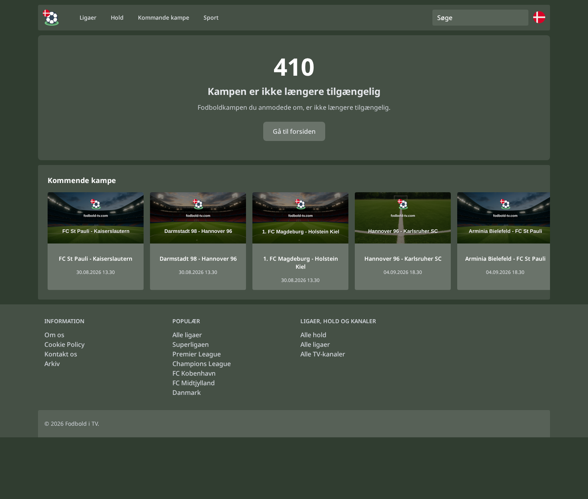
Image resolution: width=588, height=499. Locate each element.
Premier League (196, 354)
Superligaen (190, 344)
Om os (54, 334)
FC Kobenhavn (194, 373)
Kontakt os (60, 354)
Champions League (201, 363)
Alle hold (313, 334)
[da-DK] (51, 18)
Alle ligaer (187, 334)
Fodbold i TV (81, 423)
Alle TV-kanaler (322, 354)
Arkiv (52, 363)
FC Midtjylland (193, 382)
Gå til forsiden (294, 131)
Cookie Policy (64, 344)
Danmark (186, 392)
